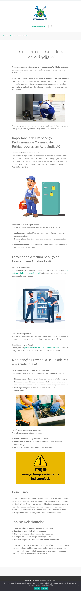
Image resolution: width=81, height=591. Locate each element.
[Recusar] (79, 586)
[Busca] (49, 24)
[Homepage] (40, 13)
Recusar (44, 588)
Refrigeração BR (29, 580)
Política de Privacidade (37, 26)
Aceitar (37, 588)
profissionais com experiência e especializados (41, 348)
